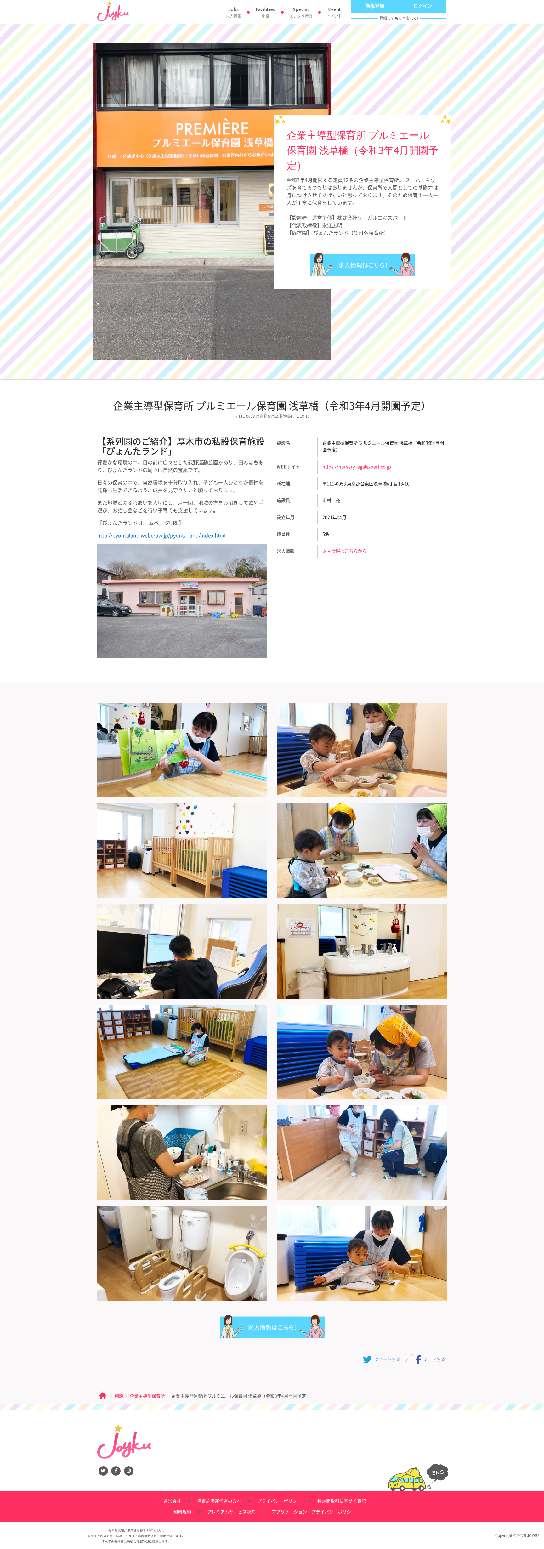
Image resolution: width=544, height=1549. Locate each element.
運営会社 (172, 1501)
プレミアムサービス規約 (231, 1511)
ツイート (386, 1359)
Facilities (265, 13)
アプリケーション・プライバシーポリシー (313, 1511)
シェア (433, 1359)
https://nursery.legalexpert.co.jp (356, 466)
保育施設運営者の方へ (219, 1501)
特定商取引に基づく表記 (341, 1501)
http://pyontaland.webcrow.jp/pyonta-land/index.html (161, 535)
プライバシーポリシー (279, 1501)
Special (301, 13)
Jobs (233, 13)
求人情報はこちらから (363, 264)
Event (334, 13)
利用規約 (182, 1511)
